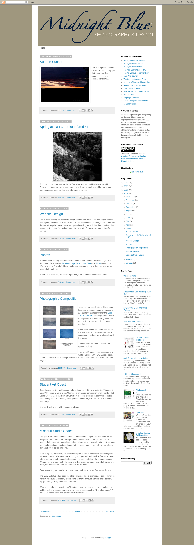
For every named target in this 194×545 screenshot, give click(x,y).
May (128, 221)
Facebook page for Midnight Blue (76, 263)
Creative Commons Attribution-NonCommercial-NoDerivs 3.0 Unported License (133, 158)
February (130, 259)
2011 (126, 186)
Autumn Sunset (51, 62)
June (128, 218)
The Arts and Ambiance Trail (135, 70)
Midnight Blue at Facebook (135, 60)
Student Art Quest (53, 384)
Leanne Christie (130, 104)
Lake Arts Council (131, 76)
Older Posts (109, 512)
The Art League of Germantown (136, 73)
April (128, 225)
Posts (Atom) (56, 516)
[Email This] (80, 110)
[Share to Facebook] (88, 110)
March (129, 228)
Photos (45, 255)
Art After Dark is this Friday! (142, 339)
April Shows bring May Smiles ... (137, 358)
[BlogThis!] (83, 110)
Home (42, 48)
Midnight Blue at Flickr (133, 67)
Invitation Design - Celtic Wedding (143, 434)
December (130, 197)
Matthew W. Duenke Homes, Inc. (137, 82)
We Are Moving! (130, 276)
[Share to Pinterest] (91, 110)
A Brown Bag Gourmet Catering (136, 91)
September (131, 207)
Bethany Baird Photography (135, 85)
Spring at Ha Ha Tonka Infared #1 (64, 127)
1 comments (70, 238)
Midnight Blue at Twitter (133, 64)
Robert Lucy (129, 95)
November (130, 200)
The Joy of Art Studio (132, 88)
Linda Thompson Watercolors (136, 101)
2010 (126, 190)
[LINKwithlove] (136, 172)
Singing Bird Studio (131, 98)
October (129, 203)
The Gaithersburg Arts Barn (135, 79)
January (129, 263)
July (128, 214)
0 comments (70, 110)
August (129, 211)
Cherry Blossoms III (133, 374)
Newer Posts (45, 512)
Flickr (98, 263)
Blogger (108, 538)
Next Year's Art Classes (133, 322)
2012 (126, 183)
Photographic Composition (59, 298)
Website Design (51, 214)
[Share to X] (85, 110)
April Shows (141, 413)
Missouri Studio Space (56, 431)
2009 (126, 193)
